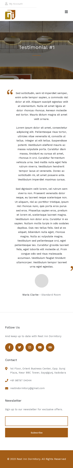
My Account (16, 3)
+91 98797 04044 (21, 380)
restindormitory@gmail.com (27, 388)
